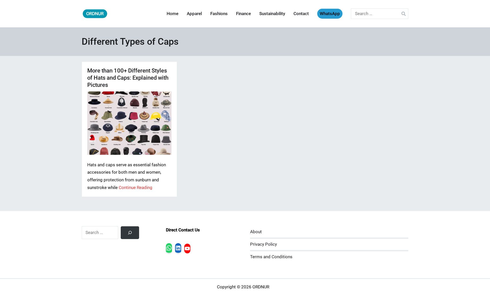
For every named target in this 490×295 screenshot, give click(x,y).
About (256, 231)
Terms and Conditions (271, 256)
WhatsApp (330, 13)
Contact (301, 13)
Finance (243, 13)
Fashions (219, 13)
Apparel (194, 13)
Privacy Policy (263, 244)
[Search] (130, 232)
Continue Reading (135, 187)
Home (172, 13)
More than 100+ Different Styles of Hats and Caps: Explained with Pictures (127, 77)
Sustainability (272, 13)
